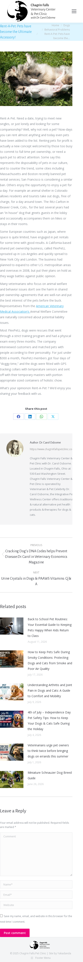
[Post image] (11, 626)
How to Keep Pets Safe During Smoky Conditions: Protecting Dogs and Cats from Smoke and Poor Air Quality (50, 660)
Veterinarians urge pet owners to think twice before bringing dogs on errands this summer (48, 750)
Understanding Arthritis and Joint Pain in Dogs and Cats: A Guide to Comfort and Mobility (50, 690)
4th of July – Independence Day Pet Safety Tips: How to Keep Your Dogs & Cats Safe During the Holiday (49, 720)
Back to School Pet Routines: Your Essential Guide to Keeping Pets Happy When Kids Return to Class (50, 627)
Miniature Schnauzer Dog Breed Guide (50, 775)
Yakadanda (64, 953)
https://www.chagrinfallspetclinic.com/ (52, 449)
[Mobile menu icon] (74, 11)
